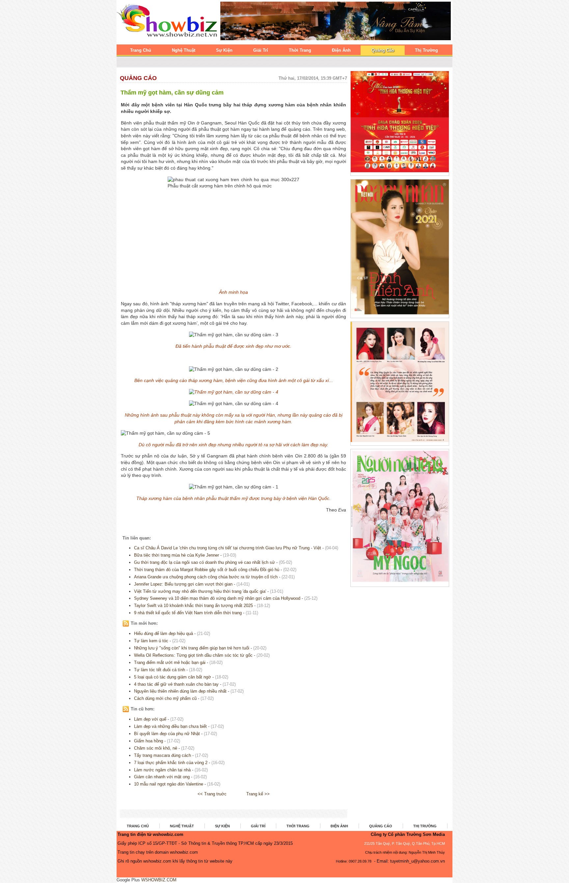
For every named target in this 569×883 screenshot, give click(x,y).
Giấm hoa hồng (148, 740)
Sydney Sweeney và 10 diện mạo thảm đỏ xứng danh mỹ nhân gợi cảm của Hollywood (217, 598)
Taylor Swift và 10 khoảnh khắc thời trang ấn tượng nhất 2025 (193, 605)
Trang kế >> (258, 793)
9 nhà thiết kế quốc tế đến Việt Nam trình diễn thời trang (188, 612)
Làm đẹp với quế (150, 719)
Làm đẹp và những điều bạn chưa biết (170, 726)
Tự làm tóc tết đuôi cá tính (160, 669)
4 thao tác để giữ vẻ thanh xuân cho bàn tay (176, 684)
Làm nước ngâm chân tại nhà (162, 769)
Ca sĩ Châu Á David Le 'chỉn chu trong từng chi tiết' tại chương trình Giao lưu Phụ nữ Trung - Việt (227, 547)
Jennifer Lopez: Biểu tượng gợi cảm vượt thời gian (183, 584)
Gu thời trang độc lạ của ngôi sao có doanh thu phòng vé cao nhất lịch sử (204, 562)
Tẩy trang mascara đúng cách (162, 755)
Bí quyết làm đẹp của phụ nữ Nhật (167, 733)
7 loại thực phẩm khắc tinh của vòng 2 (170, 762)
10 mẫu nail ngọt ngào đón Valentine (169, 784)
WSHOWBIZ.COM (158, 879)
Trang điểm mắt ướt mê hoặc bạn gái (170, 662)
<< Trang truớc (212, 793)
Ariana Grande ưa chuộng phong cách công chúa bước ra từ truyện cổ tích (206, 576)
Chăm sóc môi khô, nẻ (155, 748)
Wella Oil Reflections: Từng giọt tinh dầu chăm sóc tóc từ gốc (193, 655)
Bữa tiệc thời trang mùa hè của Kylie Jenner (176, 555)
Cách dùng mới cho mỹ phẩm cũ (166, 698)
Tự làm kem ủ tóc (151, 640)
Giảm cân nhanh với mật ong (162, 776)
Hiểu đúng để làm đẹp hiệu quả (163, 633)
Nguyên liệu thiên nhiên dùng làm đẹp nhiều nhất (181, 691)
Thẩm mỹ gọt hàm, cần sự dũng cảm (172, 92)
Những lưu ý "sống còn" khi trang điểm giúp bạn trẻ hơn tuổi (191, 648)
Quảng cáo (138, 78)
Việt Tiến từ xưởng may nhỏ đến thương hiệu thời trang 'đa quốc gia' (200, 591)
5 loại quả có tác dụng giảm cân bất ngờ (173, 677)
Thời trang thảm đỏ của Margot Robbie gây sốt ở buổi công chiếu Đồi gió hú (206, 569)
